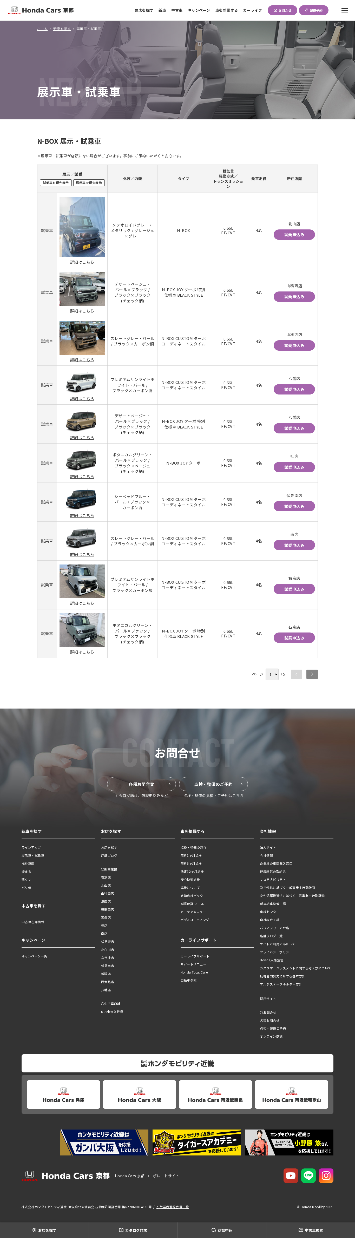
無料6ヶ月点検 (191, 863)
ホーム (42, 28)
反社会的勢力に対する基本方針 (282, 976)
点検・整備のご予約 (213, 784)
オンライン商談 (271, 1036)
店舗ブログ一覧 (271, 936)
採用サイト (268, 998)
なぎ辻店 (107, 957)
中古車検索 (314, 1230)
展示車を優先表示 (89, 182)
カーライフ (252, 10)
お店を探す (144, 10)
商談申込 (225, 1230)
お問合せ (285, 10)
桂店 (104, 925)
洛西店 (106, 901)
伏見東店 (107, 941)
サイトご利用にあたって (277, 944)
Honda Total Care (194, 972)
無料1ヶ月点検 (191, 855)
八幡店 (106, 990)
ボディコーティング (195, 919)
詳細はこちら (82, 262)
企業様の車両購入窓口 (276, 863)
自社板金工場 (269, 919)
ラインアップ (31, 847)
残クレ (26, 879)
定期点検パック (192, 895)
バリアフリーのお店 (274, 928)
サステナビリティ (273, 879)
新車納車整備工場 (273, 903)
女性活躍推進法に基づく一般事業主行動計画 (292, 895)
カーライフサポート (195, 956)
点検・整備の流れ (194, 847)
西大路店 (107, 981)
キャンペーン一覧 (34, 956)
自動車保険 (189, 980)
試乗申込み (294, 234)
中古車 (176, 10)
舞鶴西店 (107, 909)
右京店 (106, 877)
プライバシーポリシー (276, 952)
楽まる (26, 871)
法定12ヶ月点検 (192, 871)
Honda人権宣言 (271, 960)
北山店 (106, 885)
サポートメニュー (194, 964)
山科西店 (107, 893)
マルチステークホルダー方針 (281, 984)
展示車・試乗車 (33, 855)
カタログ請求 (136, 1230)
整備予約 (316, 10)
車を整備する (226, 10)
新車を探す (62, 28)
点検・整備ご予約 (273, 1028)
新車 (162, 10)
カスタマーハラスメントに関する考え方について (295, 968)
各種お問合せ (141, 784)
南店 (104, 933)
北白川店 (107, 949)
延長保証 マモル (192, 903)
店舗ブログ (109, 855)
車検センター (269, 911)
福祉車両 (28, 863)
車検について (190, 887)
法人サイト (268, 847)
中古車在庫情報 (33, 922)
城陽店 (106, 973)
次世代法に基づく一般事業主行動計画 (287, 887)
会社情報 (266, 855)
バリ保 (26, 887)
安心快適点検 (190, 879)
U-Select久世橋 (112, 1011)
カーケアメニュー (193, 911)
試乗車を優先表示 (56, 182)
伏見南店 (107, 965)
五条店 (106, 917)
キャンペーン (199, 10)
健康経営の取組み (273, 871)
